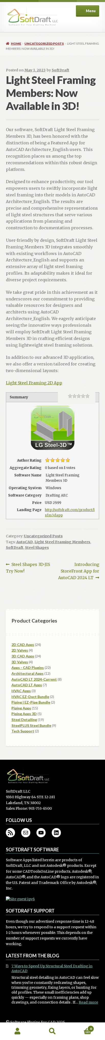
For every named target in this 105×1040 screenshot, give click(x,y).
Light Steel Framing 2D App (34, 382)
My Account (17, 1031)
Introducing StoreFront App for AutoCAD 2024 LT (78, 571)
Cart (81, 1027)
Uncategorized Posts (44, 43)
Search (52, 1031)
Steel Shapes (37, 547)
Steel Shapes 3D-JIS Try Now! (28, 568)
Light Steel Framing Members (62, 542)
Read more (88, 1002)
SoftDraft (60, 70)
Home (16, 43)
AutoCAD (24, 542)
